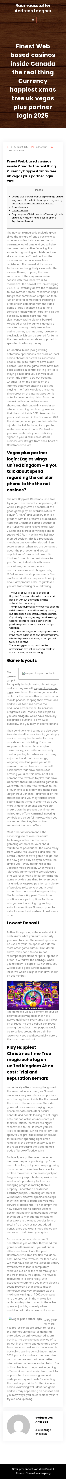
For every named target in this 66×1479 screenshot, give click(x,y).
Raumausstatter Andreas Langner (33, 8)
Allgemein (41, 147)
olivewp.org (43, 1473)
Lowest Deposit (20, 210)
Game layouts (20, 207)
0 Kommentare (15, 150)
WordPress (45, 1469)
